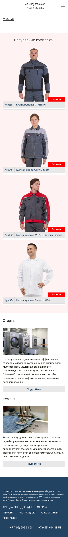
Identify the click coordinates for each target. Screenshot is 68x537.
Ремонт (8, 512)
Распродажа (27, 512)
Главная (8, 19)
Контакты (10, 518)
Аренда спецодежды (17, 507)
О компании (50, 512)
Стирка (42, 507)
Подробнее (34, 389)
